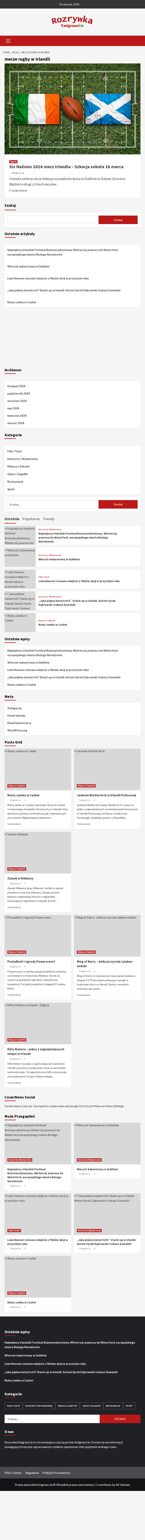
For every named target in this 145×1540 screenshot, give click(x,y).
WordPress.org (17, 730)
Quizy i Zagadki (17, 474)
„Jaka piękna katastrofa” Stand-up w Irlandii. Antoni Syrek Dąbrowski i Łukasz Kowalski (64, 290)
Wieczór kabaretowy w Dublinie (28, 266)
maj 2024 (13, 408)
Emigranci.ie (18, 172)
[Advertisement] (72, 336)
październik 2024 (18, 393)
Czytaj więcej (18, 190)
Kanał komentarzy (19, 723)
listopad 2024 (16, 386)
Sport (13, 161)
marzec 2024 (15, 423)
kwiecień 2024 (17, 415)
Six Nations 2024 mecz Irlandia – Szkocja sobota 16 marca (66, 167)
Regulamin (32, 1472)
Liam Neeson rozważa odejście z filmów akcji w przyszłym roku (48, 278)
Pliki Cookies (13, 1472)
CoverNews (103, 1484)
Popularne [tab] (31, 518)
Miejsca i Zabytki (18, 466)
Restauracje (15, 481)
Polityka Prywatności (56, 1472)
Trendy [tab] (48, 518)
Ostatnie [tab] (12, 518)
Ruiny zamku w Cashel (21, 302)
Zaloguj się (14, 708)
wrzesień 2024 (17, 401)
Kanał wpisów (16, 715)
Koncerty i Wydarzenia (22, 458)
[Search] (136, 40)
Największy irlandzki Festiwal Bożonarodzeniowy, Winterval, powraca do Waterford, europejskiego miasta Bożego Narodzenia (62, 252)
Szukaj (10, 205)
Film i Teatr (14, 451)
